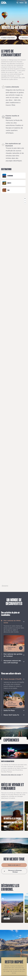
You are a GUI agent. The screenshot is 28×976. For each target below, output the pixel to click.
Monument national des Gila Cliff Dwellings (12, 662)
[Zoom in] (25, 198)
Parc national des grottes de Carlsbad (13, 655)
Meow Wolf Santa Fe (11, 715)
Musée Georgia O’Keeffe (13, 679)
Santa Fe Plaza (9, 710)
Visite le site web (13, 865)
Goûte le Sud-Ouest (11, 37)
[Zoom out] (25, 201)
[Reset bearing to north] (25, 203)
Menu (21, 3)
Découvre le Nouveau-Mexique (15, 871)
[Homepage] (3, 3)
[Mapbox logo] (5, 586)
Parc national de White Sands (12, 622)
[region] (14, 392)
